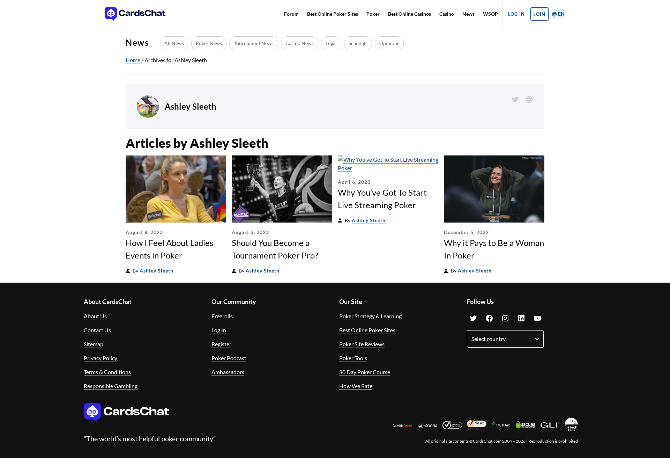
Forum (291, 14)
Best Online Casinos (409, 14)
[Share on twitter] (515, 99)
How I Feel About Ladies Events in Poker (169, 249)
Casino (446, 14)
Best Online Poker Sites (332, 14)
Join (539, 14)
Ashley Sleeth (156, 271)
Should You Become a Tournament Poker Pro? (275, 249)
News (468, 14)
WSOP (490, 14)
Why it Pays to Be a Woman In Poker (494, 249)
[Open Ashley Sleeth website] (529, 99)
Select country (488, 338)
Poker (373, 14)
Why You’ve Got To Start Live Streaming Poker (382, 198)
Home (133, 60)
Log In (516, 14)
